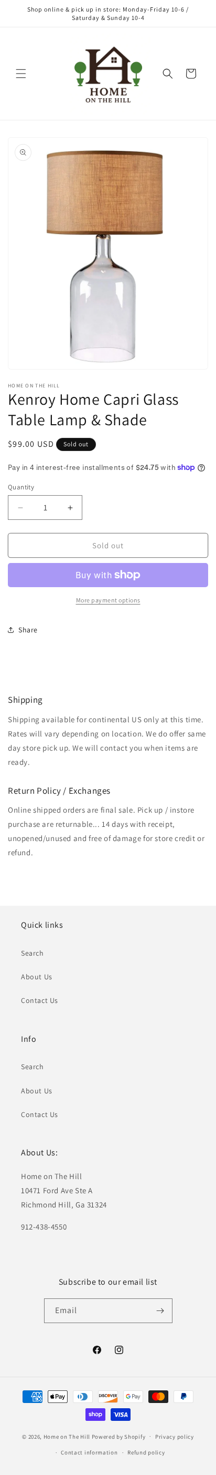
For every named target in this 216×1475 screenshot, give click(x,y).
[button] (21, 73)
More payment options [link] (108, 600)
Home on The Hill (67, 1436)
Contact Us (39, 1000)
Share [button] (28, 629)
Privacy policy (174, 1436)
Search (32, 953)
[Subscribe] (160, 1310)
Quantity (21, 487)
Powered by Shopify (119, 1436)
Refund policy (146, 1452)
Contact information (89, 1452)
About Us (36, 976)
